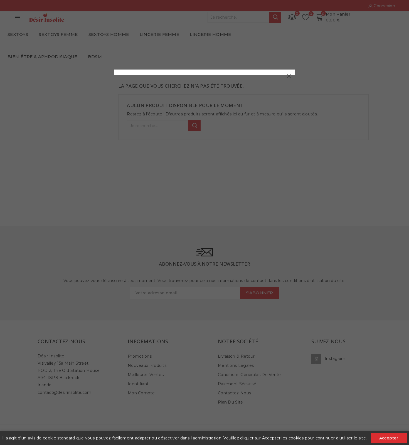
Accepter (388, 438)
